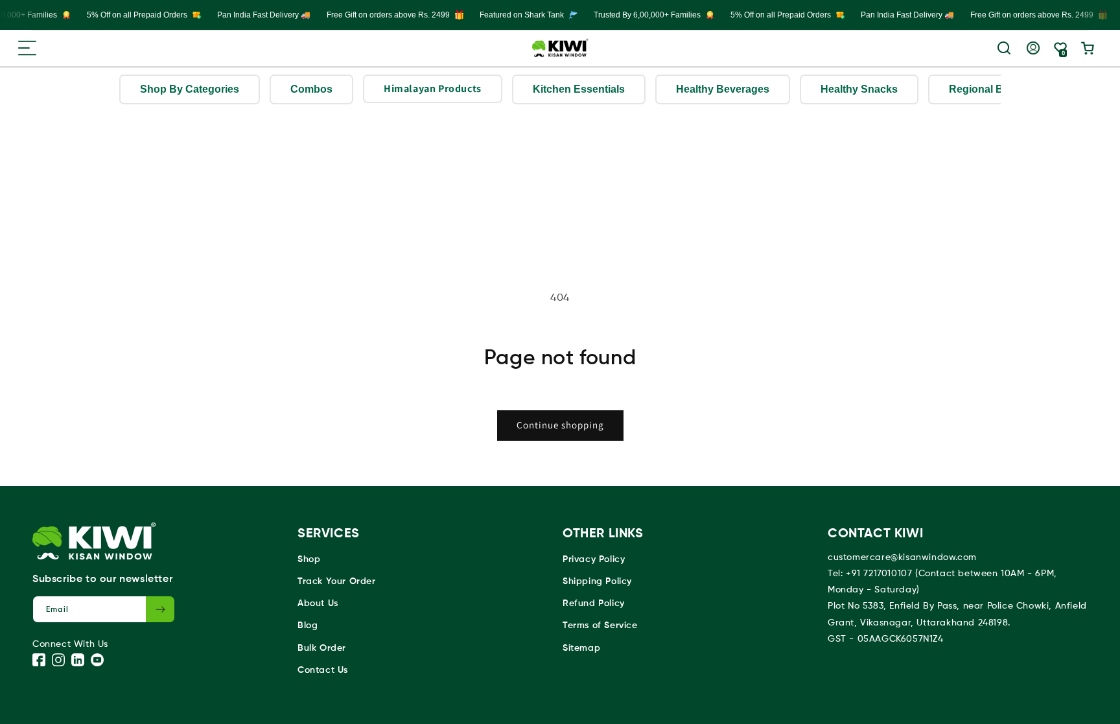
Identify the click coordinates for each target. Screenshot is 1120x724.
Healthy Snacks (859, 89)
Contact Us (323, 670)
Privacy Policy (594, 559)
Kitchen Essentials (579, 89)
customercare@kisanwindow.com (902, 557)
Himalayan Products (433, 88)
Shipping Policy (597, 581)
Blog (308, 625)
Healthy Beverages (722, 89)
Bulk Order (322, 648)
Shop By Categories (189, 89)
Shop (309, 559)
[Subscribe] (160, 609)
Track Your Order (337, 581)
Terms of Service (600, 625)
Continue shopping (560, 425)
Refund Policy (594, 603)
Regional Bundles (993, 89)
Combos (311, 89)
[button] (27, 48)
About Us (318, 603)
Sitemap (581, 648)
